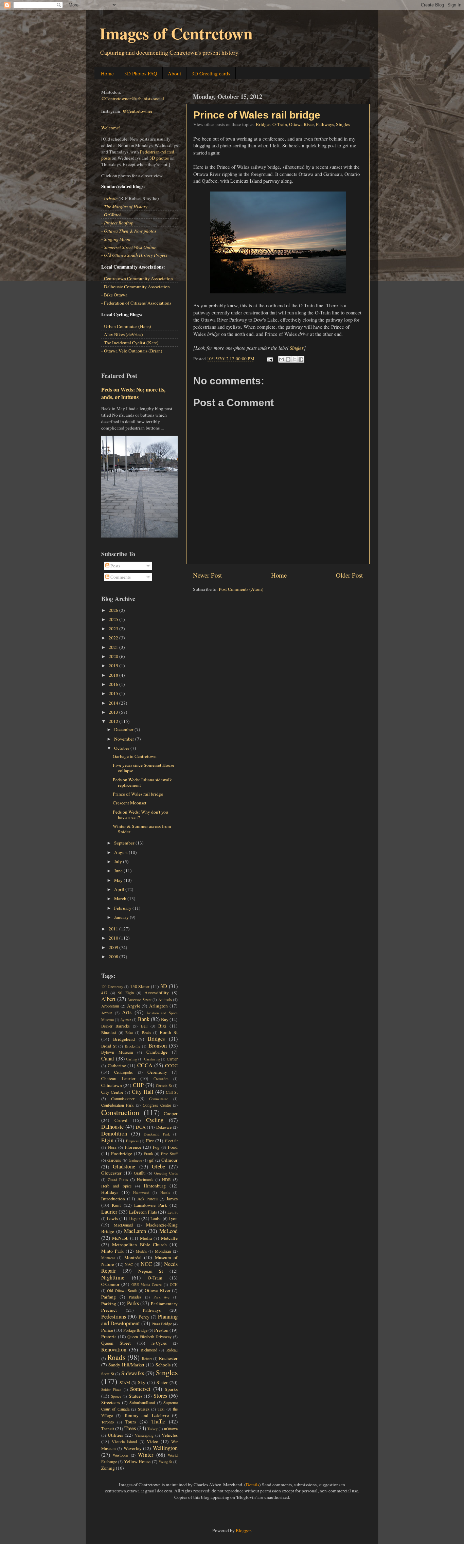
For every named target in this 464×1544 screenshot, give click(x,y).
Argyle (133, 1006)
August (121, 852)
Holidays (109, 1192)
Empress (132, 1141)
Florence (133, 1147)
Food (173, 1147)
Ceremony (157, 1072)
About (174, 73)
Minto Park (112, 1251)
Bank (143, 1019)
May (119, 880)
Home (107, 73)
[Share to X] (294, 359)
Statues (135, 1396)
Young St (165, 1461)
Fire (150, 1141)
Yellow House (137, 1461)
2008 (114, 956)
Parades (135, 1297)
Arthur (106, 1012)
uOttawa (171, 1428)
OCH (174, 1284)
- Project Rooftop (117, 223)
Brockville (132, 1046)
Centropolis (123, 1072)
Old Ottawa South (122, 1290)
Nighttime (112, 1277)
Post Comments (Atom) (241, 589)
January (122, 917)
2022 (114, 638)
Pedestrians (113, 1316)
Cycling (154, 1120)
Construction (120, 1112)
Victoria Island (124, 1441)
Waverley (133, 1448)
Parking (108, 1304)
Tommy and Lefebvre (146, 1415)
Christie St (164, 1085)
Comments (120, 577)
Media (146, 1238)
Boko (129, 1032)
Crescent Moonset (129, 803)
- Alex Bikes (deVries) (122, 334)
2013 (114, 712)
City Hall (142, 1091)
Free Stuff (169, 1153)
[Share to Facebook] (301, 359)
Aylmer (125, 1019)
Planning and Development (139, 1320)
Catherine (117, 1065)
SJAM (125, 1382)
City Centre (112, 1092)
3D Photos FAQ (140, 73)
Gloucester (111, 1173)
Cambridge (156, 1052)
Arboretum (110, 1006)
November (124, 739)
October (122, 748)
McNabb (120, 1238)
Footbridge (121, 1153)
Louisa (155, 1218)
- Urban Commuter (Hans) (126, 326)
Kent (116, 1205)
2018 (114, 675)
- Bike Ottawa (114, 295)
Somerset (140, 1389)
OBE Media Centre (146, 1284)
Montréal (133, 1257)
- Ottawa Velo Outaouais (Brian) (131, 351)
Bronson (157, 1045)
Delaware (164, 1127)
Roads (116, 1357)
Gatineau (135, 1160)
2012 (114, 721)
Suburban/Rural (142, 1402)
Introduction (113, 1199)
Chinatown (111, 1085)
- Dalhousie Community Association (135, 287)
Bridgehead (124, 1039)
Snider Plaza (111, 1389)
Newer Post (207, 575)
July (118, 861)
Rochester (168, 1358)
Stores (160, 1395)
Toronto (107, 1421)
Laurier (109, 1211)
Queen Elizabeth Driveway (149, 1336)
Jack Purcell (147, 1198)
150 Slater (140, 986)
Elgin (107, 1140)
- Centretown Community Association (137, 278)
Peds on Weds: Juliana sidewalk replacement (142, 782)
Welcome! (111, 128)
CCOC (171, 1065)
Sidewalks (132, 1373)
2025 (114, 619)
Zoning (108, 1468)
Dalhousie (112, 1126)
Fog (156, 1147)
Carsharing (152, 1059)
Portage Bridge (135, 1330)
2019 (114, 665)
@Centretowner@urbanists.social (132, 98)
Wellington (165, 1448)
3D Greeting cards (211, 73)
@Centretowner (138, 111)
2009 (114, 947)
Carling (131, 1059)
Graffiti (139, 1173)
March (120, 898)
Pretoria (109, 1336)
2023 (114, 628)
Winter (145, 1454)
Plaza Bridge (161, 1323)
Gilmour (169, 1160)
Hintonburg (155, 1186)
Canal (107, 1058)
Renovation (113, 1349)
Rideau (172, 1349)
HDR (166, 1179)
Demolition (114, 1133)
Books (146, 1032)
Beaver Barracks (115, 1026)
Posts (114, 566)
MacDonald (123, 1225)
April (119, 889)
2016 (114, 684)
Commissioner (123, 1098)
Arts (126, 1012)
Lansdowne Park (150, 1205)
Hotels (165, 1192)
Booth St (169, 1032)
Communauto (158, 1098)
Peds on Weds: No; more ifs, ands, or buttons (133, 393)
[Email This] (281, 359)
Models (141, 1251)
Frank (148, 1153)
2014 (114, 703)
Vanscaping (144, 1435)
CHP (138, 1085)
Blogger (243, 1530)
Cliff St (172, 1092)
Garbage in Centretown (135, 756)
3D (163, 986)
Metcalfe (169, 1238)
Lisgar (134, 1218)
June (119, 871)
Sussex (143, 1409)
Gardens (114, 1160)
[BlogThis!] (288, 359)
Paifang (108, 1297)
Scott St (107, 1373)
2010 (114, 938)
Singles (343, 124)
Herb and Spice (116, 1185)
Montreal (108, 1257)
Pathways (325, 124)
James (172, 1199)
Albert (108, 999)
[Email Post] (269, 359)
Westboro (120, 1455)
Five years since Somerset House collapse (143, 768)
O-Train (279, 124)
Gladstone (124, 1166)
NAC (129, 1264)
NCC (146, 1264)
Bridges (263, 124)
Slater (162, 1382)
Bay (164, 1019)
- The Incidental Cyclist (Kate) (130, 343)
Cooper (171, 1113)
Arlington (158, 1006)
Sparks (171, 1389)
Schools (163, 1365)
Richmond (149, 1349)
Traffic (158, 1421)
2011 (114, 929)
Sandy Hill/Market (126, 1365)
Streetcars (110, 1402)
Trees (130, 1428)
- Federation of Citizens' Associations (136, 303)
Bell (144, 1026)
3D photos (159, 158)
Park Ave (162, 1297)
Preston (161, 1330)
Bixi (162, 1026)
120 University (112, 986)
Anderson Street (139, 999)
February (123, 908)
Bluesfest (108, 1032)
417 (104, 992)
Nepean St (150, 1271)
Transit (107, 1428)
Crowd (120, 1120)
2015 (114, 693)
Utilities (115, 1435)
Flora (112, 1147)
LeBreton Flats (143, 1212)
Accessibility (156, 992)
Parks (133, 1303)
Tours (130, 1422)
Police (107, 1330)
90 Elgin (126, 992)
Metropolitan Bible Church (139, 1244)
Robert (147, 1358)
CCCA (145, 1065)
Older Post (349, 575)
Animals (165, 999)
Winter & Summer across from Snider (142, 829)
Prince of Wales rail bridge (256, 115)
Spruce (116, 1396)
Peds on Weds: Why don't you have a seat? (140, 814)
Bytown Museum (117, 1052)
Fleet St (171, 1140)
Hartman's (145, 1179)
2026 (114, 610)
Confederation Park (117, 1105)
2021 (114, 647)
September (125, 843)
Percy (144, 1317)
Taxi (161, 1409)
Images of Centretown (176, 33)
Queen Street (116, 1343)
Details (252, 1485)
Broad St (109, 1046)
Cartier (172, 1058)
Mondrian (163, 1251)
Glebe (158, 1166)
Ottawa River (301, 124)
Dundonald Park (157, 1134)
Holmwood (141, 1192)
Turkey (152, 1429)
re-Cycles (159, 1343)
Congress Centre (157, 1105)
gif (151, 1160)
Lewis (112, 1218)
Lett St (172, 1212)
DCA (141, 1127)
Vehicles (170, 1435)
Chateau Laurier (118, 1078)
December (124, 729)
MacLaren (135, 1231)
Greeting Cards (166, 1173)
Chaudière (161, 1078)
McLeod (168, 1231)
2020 (114, 656)
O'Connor (110, 1284)
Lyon (173, 1218)
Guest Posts (118, 1179)
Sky (141, 1382)
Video (152, 1441)
